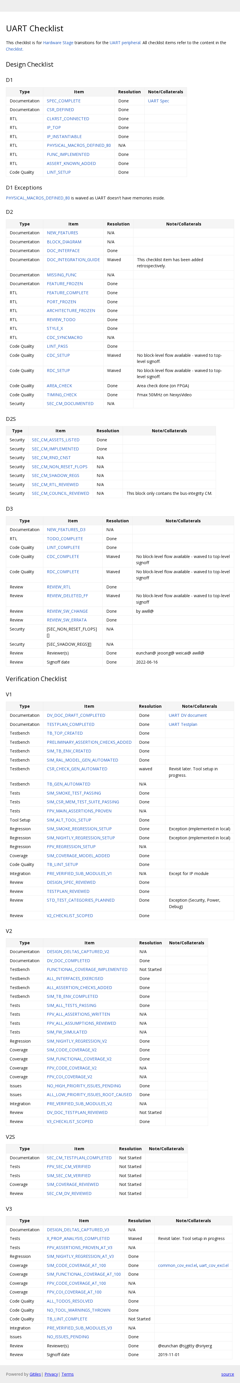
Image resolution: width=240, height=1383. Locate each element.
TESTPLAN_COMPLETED (71, 724)
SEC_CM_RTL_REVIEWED (55, 484)
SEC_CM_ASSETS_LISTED (56, 439)
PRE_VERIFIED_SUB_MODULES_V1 (79, 873)
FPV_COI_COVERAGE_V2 (69, 1076)
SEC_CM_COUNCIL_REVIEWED (60, 493)
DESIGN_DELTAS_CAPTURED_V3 (78, 1229)
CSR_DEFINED (60, 109)
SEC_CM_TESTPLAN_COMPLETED (79, 1157)
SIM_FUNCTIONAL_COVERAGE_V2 (79, 1059)
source (227, 1374)
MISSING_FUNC (62, 275)
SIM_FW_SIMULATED (67, 1032)
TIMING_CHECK (62, 394)
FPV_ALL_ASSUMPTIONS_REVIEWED (81, 1023)
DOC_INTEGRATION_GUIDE (73, 259)
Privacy (51, 1374)
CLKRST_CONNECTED (68, 118)
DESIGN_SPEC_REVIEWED (71, 882)
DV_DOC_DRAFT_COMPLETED (76, 715)
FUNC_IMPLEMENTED (68, 154)
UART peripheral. (125, 42)
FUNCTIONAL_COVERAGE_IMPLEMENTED (87, 969)
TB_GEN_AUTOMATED (68, 784)
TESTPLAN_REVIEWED (68, 891)
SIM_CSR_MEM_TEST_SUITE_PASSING (83, 802)
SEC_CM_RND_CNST (51, 457)
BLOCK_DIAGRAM (64, 241)
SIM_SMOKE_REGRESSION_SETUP (79, 828)
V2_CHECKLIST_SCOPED (70, 915)
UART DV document (188, 715)
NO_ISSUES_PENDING (68, 1336)
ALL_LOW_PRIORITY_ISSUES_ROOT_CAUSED (89, 1094)
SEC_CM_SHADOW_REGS (55, 475)
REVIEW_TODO (61, 319)
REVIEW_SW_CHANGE (67, 611)
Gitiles (35, 1374)
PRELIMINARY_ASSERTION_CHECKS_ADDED (89, 742)
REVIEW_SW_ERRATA (67, 620)
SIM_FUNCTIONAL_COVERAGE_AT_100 (84, 1274)
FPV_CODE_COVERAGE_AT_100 (76, 1283)
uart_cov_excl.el (214, 1265)
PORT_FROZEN (61, 301)
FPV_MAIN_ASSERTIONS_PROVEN (79, 811)
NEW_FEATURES (62, 232)
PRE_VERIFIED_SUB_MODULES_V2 (79, 1103)
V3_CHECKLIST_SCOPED (70, 1121)
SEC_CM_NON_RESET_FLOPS (60, 466)
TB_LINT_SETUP (62, 864)
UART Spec (158, 101)
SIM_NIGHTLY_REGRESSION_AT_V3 (80, 1256)
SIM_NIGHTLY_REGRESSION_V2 (77, 1041)
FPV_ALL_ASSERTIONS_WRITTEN (78, 1014)
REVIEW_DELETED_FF (67, 595)
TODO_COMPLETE (65, 538)
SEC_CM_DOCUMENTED (70, 403)
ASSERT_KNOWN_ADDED (71, 163)
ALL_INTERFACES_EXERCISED (75, 978)
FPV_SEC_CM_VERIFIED (69, 1166)
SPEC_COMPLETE (63, 101)
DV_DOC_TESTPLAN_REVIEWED (77, 1112)
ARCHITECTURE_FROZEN (71, 310)
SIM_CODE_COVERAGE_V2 (72, 1050)
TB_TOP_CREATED (65, 733)
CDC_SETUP (58, 355)
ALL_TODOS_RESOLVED (70, 1301)
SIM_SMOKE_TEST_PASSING (74, 793)
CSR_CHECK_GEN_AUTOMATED (77, 768)
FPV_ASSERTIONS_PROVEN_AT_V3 (79, 1247)
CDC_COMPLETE (63, 556)
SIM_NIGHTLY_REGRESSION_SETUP (81, 838)
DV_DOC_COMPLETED (68, 960)
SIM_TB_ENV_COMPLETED (72, 996)
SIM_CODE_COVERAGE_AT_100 (76, 1265)
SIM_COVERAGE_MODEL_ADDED (78, 855)
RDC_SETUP (58, 370)
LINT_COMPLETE (63, 547)
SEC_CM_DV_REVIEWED (69, 1193)
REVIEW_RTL (59, 587)
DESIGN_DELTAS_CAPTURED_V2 (78, 951)
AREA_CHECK (59, 385)
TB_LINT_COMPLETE (67, 1319)
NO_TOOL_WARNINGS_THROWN (78, 1310)
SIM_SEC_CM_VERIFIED (69, 1175)
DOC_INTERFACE (63, 250)
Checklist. (14, 49)
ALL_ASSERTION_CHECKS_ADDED (79, 987)
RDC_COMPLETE (63, 571)
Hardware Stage (58, 42)
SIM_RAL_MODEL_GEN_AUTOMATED (82, 760)
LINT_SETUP (59, 172)
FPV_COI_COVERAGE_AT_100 (74, 1292)
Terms (67, 1374)
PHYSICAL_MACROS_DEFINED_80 (79, 145)
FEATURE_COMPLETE (67, 292)
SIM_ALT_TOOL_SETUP (69, 820)
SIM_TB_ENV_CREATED (69, 751)
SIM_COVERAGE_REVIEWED (73, 1184)
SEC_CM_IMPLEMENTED (55, 449)
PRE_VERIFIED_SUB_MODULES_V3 (79, 1328)
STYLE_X (55, 328)
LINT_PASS (57, 346)
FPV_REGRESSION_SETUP (71, 846)
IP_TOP (54, 127)
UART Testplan (183, 724)
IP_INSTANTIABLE (64, 136)
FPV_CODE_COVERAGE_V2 (72, 1068)
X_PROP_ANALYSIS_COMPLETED (78, 1238)
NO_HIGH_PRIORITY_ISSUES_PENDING (84, 1086)
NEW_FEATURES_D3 (66, 529)
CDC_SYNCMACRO (65, 337)
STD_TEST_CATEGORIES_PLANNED (81, 900)
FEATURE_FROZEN (65, 283)
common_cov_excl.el (177, 1265)
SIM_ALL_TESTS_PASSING (71, 1005)
